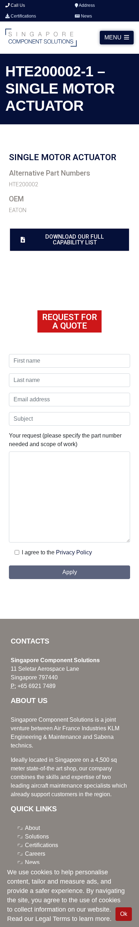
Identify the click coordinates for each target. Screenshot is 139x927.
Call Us (17, 5)
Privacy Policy (74, 552)
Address (86, 5)
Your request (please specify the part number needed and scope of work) (65, 440)
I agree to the (38, 552)
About (32, 828)
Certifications (23, 16)
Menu (113, 37)
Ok (123, 914)
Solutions (37, 836)
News (86, 16)
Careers (35, 854)
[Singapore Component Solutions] (41, 38)
